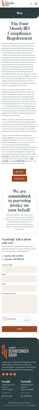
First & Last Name (7, 265)
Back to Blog (19, 179)
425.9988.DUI (18, 259)
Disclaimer (15, 405)
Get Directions (6, 393)
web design (27, 405)
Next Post (19, 172)
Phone (4, 284)
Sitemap (21, 405)
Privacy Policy (7, 405)
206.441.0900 (17, 256)
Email (4, 274)
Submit (19, 329)
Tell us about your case (9, 293)
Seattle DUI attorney (22, 140)
